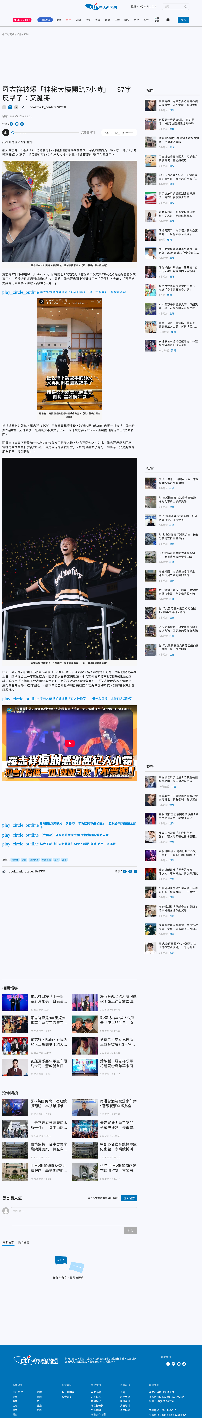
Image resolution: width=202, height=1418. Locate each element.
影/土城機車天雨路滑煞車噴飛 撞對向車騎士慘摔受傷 (150, 502)
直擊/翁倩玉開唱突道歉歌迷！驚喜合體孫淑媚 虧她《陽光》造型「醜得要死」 (150, 818)
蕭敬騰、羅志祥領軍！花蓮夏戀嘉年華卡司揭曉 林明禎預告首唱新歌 (85, 1067)
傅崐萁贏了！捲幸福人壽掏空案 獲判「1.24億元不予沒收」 (150, 235)
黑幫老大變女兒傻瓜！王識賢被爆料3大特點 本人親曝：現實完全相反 (85, 1046)
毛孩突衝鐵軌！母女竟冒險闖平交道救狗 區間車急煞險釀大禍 (150, 631)
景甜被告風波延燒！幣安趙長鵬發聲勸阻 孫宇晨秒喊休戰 (150, 782)
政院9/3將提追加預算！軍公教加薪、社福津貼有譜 (150, 142)
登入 (183, 20)
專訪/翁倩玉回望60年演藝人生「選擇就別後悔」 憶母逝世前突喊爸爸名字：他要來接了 (150, 948)
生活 (117, 20)
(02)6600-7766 (165, 1401)
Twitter (163, 1364)
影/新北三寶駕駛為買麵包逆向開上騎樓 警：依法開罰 (150, 650)
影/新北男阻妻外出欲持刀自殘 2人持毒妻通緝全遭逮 (150, 613)
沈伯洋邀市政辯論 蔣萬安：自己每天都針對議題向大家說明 (150, 272)
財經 (171, 129)
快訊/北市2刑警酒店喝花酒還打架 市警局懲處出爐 (85, 1172)
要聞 (78, 20)
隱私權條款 (97, 1405)
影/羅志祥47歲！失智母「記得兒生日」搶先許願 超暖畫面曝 (85, 1024)
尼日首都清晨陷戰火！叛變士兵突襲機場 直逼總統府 (150, 161)
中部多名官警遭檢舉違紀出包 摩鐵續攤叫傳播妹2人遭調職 (85, 1150)
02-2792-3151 (170, 1410)
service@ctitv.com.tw (174, 1415)
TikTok (184, 1364)
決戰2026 (45, 20)
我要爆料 (125, 1405)
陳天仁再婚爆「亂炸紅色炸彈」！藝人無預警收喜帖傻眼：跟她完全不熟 (150, 837)
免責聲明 (96, 1410)
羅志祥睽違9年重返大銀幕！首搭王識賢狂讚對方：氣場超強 (15, 1024)
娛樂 (97, 20)
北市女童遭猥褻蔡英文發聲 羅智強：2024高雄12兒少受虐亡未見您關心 (150, 253)
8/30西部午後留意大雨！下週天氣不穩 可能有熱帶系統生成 (150, 309)
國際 (126, 20)
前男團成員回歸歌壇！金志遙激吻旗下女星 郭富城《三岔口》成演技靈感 (150, 929)
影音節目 (67, 1397)
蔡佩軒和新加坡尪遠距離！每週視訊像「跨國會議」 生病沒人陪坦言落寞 (150, 892)
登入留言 (129, 1198)
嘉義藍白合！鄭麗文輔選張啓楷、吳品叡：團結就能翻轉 (150, 216)
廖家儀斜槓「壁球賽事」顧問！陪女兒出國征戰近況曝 (150, 911)
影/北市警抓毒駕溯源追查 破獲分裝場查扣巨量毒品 (150, 539)
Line (179, 1364)
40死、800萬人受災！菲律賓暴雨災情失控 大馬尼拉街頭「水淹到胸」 (150, 179)
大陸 (136, 20)
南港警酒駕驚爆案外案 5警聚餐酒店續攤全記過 (85, 1107)
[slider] (45, 132)
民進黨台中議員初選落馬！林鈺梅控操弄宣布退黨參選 (150, 346)
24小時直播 (68, 1392)
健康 (39, 1405)
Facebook (168, 1364)
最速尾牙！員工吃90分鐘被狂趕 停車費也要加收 (85, 1129)
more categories (168, 19)
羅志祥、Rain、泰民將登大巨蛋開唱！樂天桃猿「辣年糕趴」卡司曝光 (15, 1046)
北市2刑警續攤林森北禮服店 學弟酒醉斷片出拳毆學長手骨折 (15, 1172)
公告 (122, 1392)
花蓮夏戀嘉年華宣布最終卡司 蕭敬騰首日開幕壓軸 (15, 1067)
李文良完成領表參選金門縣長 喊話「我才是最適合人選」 (150, 290)
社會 (88, 20)
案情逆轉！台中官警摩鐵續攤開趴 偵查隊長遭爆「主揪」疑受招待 (15, 1150)
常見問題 (125, 1397)
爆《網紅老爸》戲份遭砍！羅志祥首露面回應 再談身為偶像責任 (85, 1002)
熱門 (68, 20)
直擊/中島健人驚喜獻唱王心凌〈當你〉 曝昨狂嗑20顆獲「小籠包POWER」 (150, 855)
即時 (59, 20)
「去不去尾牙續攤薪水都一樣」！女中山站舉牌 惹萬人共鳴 (15, 1129)
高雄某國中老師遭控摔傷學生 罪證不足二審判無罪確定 (150, 576)
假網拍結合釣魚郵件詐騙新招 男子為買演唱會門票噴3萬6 (150, 557)
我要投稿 (125, 1410)
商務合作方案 (98, 1414)
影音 (146, 20)
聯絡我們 (125, 1401)
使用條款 (96, 1401)
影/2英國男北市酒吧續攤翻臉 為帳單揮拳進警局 (15, 1107)
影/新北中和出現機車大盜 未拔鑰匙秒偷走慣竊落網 (150, 483)
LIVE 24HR (23, 20)
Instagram (173, 1364)
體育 (107, 20)
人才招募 (96, 1397)
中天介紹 (96, 1392)
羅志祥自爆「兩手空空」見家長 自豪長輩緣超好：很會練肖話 (15, 1002)
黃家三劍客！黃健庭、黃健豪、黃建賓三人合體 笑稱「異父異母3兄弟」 (150, 327)
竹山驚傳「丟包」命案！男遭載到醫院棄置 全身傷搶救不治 (150, 594)
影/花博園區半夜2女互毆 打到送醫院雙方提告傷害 (150, 520)
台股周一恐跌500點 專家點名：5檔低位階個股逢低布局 (150, 124)
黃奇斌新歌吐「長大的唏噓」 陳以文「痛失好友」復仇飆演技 (150, 874)
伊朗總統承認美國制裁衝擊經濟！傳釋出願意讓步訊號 (150, 198)
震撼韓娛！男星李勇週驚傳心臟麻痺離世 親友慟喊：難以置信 (150, 105)
